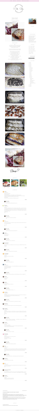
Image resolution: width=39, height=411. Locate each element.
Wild (32, 53)
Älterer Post (24, 390)
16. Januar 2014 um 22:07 (6, 254)
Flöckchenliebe (5, 308)
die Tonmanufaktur (6, 253)
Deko (29, 47)
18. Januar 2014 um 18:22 (6, 334)
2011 (29, 86)
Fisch (33, 47)
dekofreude (5, 276)
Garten (33, 48)
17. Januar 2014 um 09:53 (8, 216)
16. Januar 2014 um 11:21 (6, 192)
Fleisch (29, 48)
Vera (4, 220)
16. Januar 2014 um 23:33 (6, 277)
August (30, 71)
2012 (29, 85)
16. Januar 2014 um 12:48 (6, 221)
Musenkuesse (5, 205)
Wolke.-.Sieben (7, 238)
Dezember (31, 67)
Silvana (5, 264)
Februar (31, 76)
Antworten (26, 199)
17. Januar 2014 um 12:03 (6, 304)
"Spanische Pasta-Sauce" (32, 80)
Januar (30, 77)
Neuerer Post (5, 390)
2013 (29, 84)
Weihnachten (30, 53)
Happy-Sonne (5, 375)
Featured (31, 47)
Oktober (31, 69)
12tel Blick (31, 79)
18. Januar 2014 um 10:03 (6, 309)
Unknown (5, 191)
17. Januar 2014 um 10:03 (8, 300)
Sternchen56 (5, 322)
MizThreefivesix (6, 303)
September (31, 70)
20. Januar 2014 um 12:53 (6, 370)
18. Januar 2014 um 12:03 (8, 330)
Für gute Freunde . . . (32, 78)
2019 (29, 62)
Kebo (4, 363)
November (31, 68)
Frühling (32, 48)
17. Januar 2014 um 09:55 (8, 229)
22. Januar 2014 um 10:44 (6, 376)
